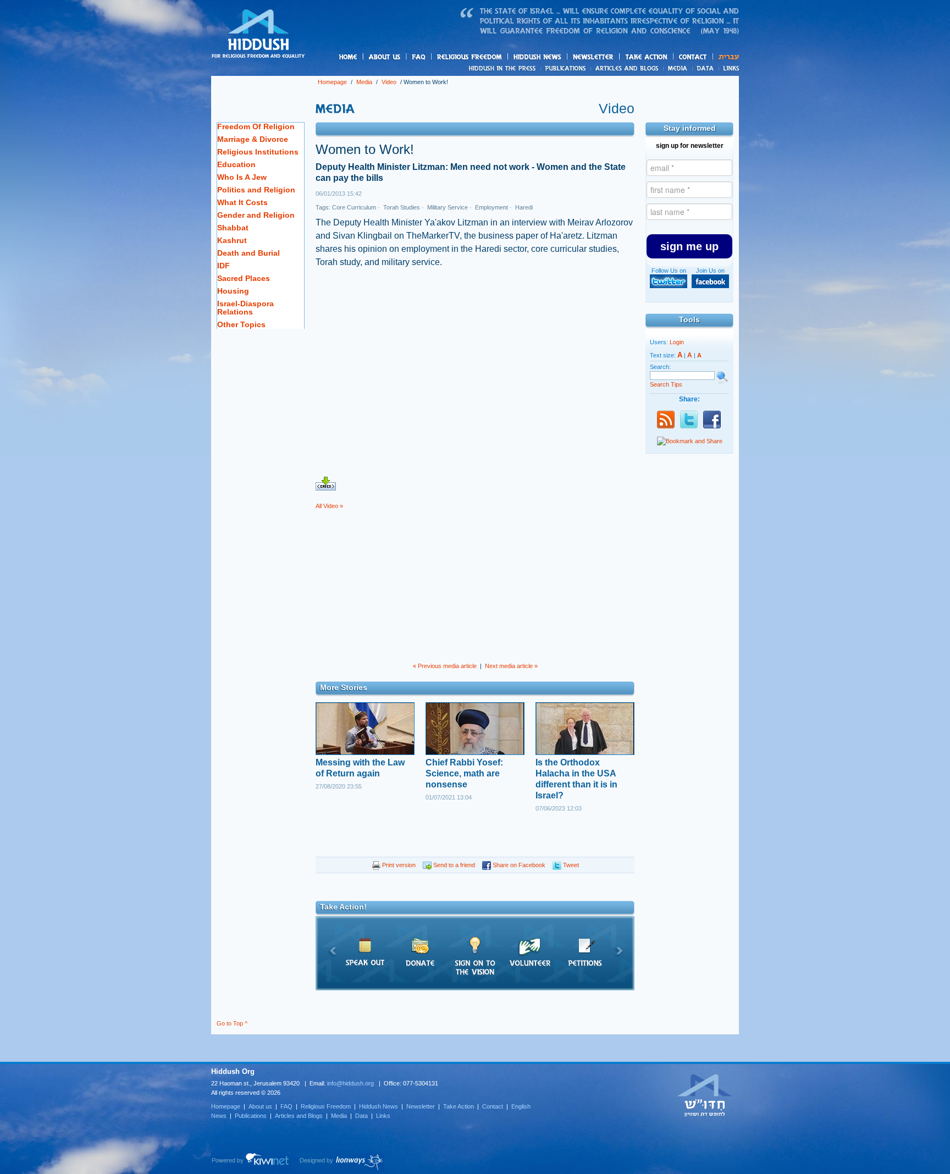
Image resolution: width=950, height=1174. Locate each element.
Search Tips (666, 384)
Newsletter (593, 57)
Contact (693, 57)
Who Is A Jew (242, 177)
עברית (726, 57)
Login (677, 342)
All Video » (329, 506)
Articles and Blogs (299, 1115)
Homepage (258, 34)
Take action (663, 57)
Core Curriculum (354, 207)
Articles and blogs (648, 69)
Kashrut (232, 240)
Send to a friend (453, 865)
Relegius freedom (496, 57)
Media (678, 68)
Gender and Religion (256, 215)
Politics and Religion (256, 189)
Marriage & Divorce (252, 139)
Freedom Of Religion (256, 126)
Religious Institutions (258, 151)
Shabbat (232, 227)
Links (729, 68)
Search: (660, 366)
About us (403, 57)
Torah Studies (401, 207)
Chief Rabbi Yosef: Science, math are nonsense (464, 773)
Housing (233, 290)
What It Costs (242, 202)
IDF (223, 265)
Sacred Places (243, 278)
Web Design (341, 1162)
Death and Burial (248, 253)
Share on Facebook (518, 865)
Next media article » (511, 666)
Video (389, 82)
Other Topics (241, 324)
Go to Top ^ (232, 1023)
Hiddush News (558, 57)
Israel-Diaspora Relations (245, 307)
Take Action (458, 1106)
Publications (566, 68)
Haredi (523, 207)
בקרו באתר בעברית (705, 1095)
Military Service (447, 207)
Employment (490, 207)
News (504, 68)
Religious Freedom (326, 1106)
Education (236, 164)
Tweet (570, 865)
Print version (398, 865)
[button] (689, 246)
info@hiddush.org (350, 1083)
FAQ (419, 57)
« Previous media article (445, 666)
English (521, 1106)
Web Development (250, 1162)
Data (706, 68)
